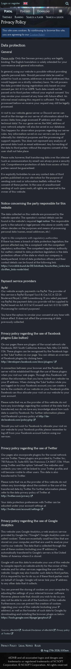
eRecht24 (14, 630)
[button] (25, 3)
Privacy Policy (9, 645)
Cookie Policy (37, 34)
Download (43, 11)
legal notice (43, 221)
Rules (38, 645)
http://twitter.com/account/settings (20, 509)
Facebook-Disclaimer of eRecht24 (37, 630)
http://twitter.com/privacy (15, 495)
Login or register (10, 3)
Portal (8, 11)
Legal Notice (26, 645)
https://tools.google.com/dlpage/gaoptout (24, 617)
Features (25, 11)
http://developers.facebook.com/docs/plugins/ (27, 361)
